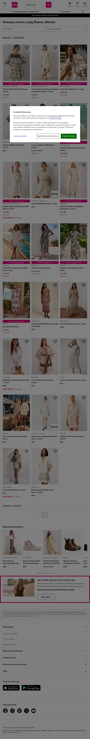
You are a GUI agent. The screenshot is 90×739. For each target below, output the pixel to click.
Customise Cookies (20, 136)
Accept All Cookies (68, 136)
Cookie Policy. (56, 118)
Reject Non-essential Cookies (48, 136)
